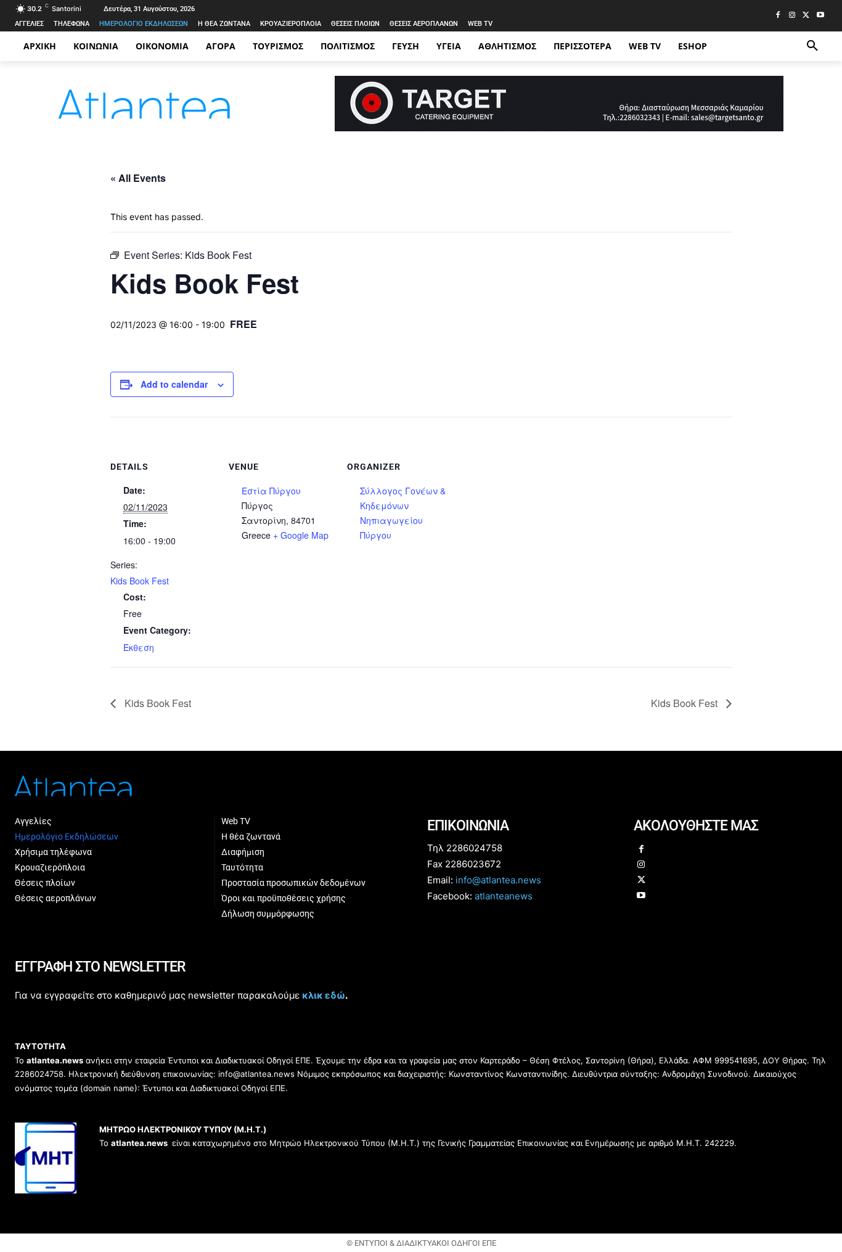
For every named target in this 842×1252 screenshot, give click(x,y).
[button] (812, 46)
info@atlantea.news (498, 880)
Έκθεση (138, 647)
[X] (806, 16)
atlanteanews (504, 896)
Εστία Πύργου (271, 491)
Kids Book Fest (139, 581)
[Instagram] (792, 16)
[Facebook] (778, 16)
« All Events (138, 178)
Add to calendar (174, 384)
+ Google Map (301, 535)
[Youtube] (820, 16)
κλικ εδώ (323, 995)
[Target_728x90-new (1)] (559, 128)
